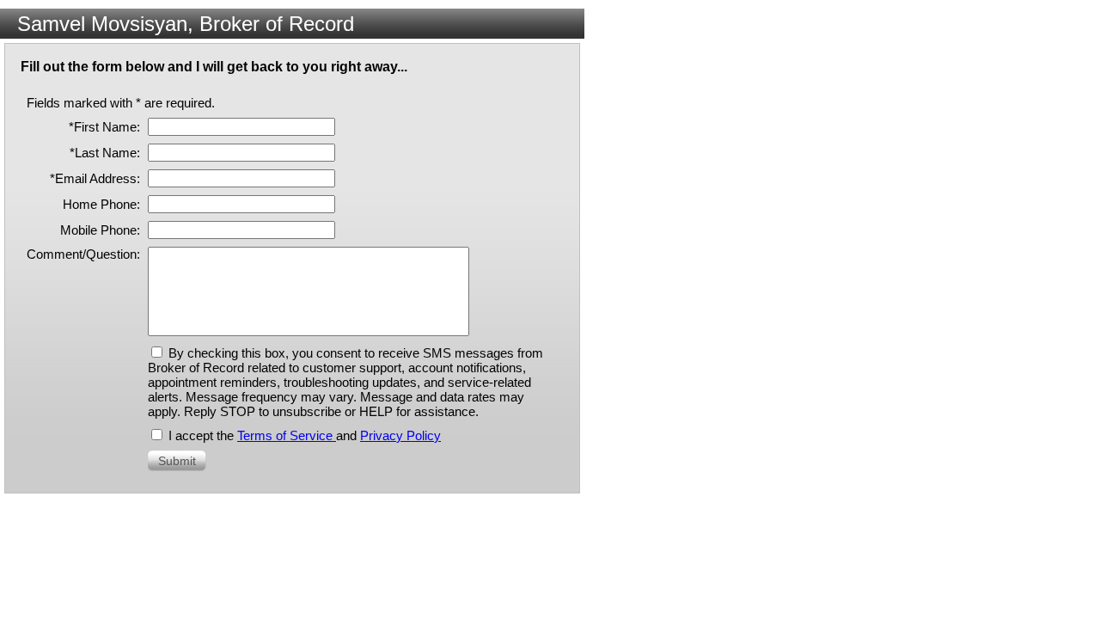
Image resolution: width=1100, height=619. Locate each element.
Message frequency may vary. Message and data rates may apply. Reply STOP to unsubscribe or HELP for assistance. (336, 404)
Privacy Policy (400, 435)
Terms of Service (286, 435)
